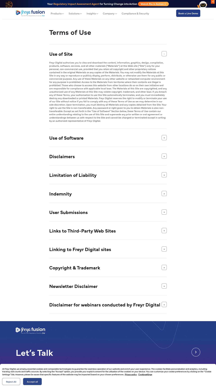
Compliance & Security (135, 13)
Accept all (32, 381)
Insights (91, 13)
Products (56, 13)
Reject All (11, 381)
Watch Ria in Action (152, 4)
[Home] (30, 13)
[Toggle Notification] (213, 2)
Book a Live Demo (188, 13)
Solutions (74, 13)
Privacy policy (131, 374)
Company (109, 13)
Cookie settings (145, 374)
